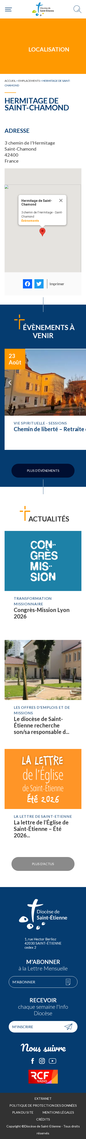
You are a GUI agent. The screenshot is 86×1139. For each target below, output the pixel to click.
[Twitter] (39, 283)
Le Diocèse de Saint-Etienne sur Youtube (52, 1061)
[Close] (60, 200)
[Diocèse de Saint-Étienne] (43, 9)
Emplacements (29, 80)
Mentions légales (58, 1112)
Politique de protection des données (43, 1105)
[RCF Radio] (43, 1077)
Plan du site (22, 1112)
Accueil (10, 80)
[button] (42, 232)
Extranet (43, 1098)
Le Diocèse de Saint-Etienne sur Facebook (33, 1061)
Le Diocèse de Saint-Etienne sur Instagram (42, 1061)
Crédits (43, 1119)
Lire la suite (43, 583)
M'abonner (23, 982)
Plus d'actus (43, 864)
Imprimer (57, 284)
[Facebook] (27, 283)
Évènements (30, 220)
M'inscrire (22, 1026)
